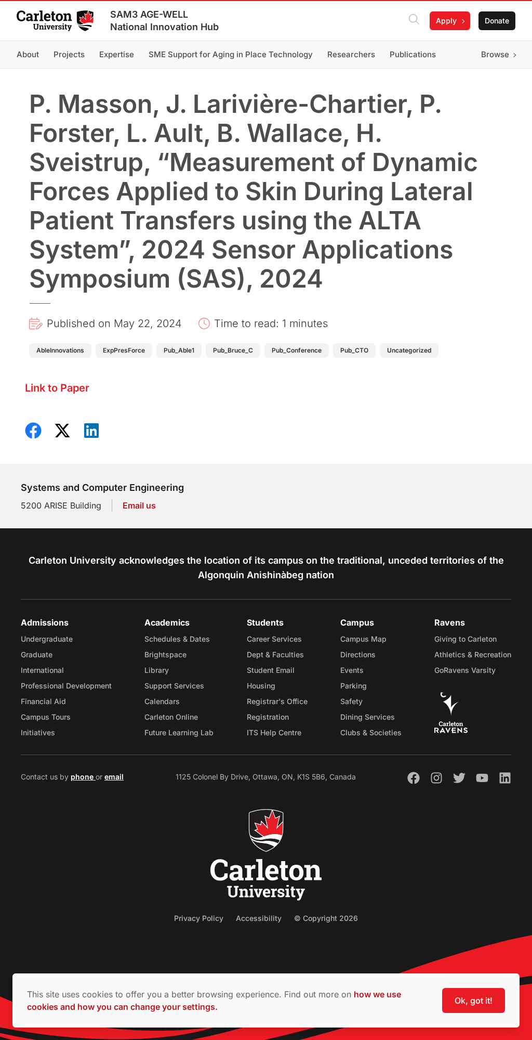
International (42, 670)
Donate (497, 20)
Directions (358, 654)
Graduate (36, 654)
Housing (261, 685)
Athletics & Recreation (472, 654)
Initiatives (38, 732)
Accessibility (259, 918)
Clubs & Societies (371, 732)
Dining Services (367, 716)
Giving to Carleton (465, 638)
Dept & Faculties (275, 654)
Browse (495, 54)
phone (83, 776)
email (114, 776)
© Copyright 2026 (326, 918)
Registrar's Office (277, 701)
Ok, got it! (474, 1000)
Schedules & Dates (177, 638)
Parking (353, 685)
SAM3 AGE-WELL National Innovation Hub (164, 20)
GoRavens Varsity (465, 670)
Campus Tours (46, 716)
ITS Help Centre (274, 732)
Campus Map (363, 638)
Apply (446, 20)
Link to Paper (57, 388)
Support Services (174, 685)
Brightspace (165, 654)
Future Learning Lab (179, 732)
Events (352, 670)
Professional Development (66, 685)
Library (156, 670)
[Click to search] (414, 20)
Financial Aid (43, 701)
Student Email (271, 670)
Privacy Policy (198, 918)
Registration (268, 716)
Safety (351, 701)
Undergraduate (47, 638)
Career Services (274, 638)
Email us (139, 505)
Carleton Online (171, 716)
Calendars (162, 701)
